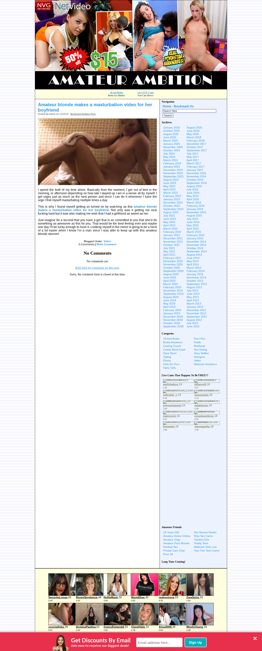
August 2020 (171, 274)
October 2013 (195, 280)
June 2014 (193, 257)
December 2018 (173, 316)
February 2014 (196, 270)
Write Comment (106, 244)
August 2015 (194, 215)
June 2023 (169, 182)
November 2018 (173, 319)
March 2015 (194, 231)
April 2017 (193, 160)
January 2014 (195, 274)
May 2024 (169, 156)
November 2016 (196, 176)
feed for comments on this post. (97, 267)
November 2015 (196, 212)
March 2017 (194, 163)
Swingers (199, 356)
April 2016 (193, 199)
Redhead (199, 345)
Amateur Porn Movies (176, 543)
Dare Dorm (170, 353)
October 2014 (195, 248)
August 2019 (171, 297)
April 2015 (193, 228)
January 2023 (171, 199)
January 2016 (195, 209)
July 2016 (192, 189)
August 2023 (171, 179)
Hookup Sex (170, 546)
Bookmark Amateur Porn (83, 114)
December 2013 (196, 277)
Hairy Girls (169, 367)
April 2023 (169, 189)
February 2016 (196, 205)
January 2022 (171, 235)
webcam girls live (205, 546)
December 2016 (196, 173)
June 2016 (193, 192)
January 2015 (195, 238)
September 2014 (197, 251)
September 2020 (173, 270)
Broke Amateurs (173, 342)
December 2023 (173, 169)
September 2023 (173, 176)
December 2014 (196, 241)
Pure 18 (168, 554)
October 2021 (171, 244)
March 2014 (194, 267)
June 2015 (193, 222)
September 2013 (197, 284)
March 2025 (170, 140)
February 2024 (172, 163)
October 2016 (195, 179)
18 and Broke (116, 92)
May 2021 (169, 251)
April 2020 (169, 280)
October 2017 (195, 147)
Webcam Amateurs (205, 364)
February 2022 (172, 231)
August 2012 (194, 319)
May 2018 (193, 134)
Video (107, 241)
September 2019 (173, 293)
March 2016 (194, 202)
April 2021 (169, 254)
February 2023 (172, 196)
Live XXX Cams (146, 92)
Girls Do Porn (171, 364)
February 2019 (172, 310)
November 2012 (196, 313)
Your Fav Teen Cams (206, 550)
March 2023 (170, 192)
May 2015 (193, 225)
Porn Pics (199, 338)
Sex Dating (200, 349)
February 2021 (172, 257)
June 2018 (193, 130)
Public (197, 342)
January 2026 (171, 127)
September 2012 (197, 316)
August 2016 (194, 186)
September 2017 (197, 150)
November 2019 (173, 290)
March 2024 (170, 160)
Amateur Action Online (176, 535)
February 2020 (172, 287)
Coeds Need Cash (174, 349)
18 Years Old (171, 532)
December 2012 (196, 310)
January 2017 (195, 169)
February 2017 (196, 166)
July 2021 (169, 248)
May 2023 (169, 186)
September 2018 (173, 326)
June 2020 (169, 277)
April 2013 (193, 300)
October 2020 (171, 267)
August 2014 (194, 254)
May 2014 (193, 261)
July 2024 (169, 153)
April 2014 (193, 264)
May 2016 (193, 196)
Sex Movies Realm (205, 532)
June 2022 (169, 218)
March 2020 (170, 284)
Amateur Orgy (171, 539)
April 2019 (169, 306)
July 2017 (192, 153)
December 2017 (196, 143)
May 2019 (169, 303)
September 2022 (173, 209)
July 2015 (192, 218)
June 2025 (169, 137)
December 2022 (173, 202)
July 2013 (192, 290)
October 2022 (171, 205)
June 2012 (193, 326)
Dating (167, 356)
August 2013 (194, 287)
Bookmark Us (184, 106)
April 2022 (169, 225)
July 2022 (169, 215)
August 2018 (194, 127)
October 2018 (171, 323)
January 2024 (171, 166)
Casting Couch (172, 345)
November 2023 (173, 173)
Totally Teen (201, 543)
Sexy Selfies (201, 353)
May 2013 (193, 297)
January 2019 (171, 313)
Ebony (167, 360)
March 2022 (170, 228)
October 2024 (171, 150)
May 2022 (169, 222)
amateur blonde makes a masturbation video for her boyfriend (97, 208)
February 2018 (196, 140)
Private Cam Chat (174, 550)
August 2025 (171, 134)
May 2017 (193, 156)
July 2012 (192, 323)
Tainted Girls (201, 539)
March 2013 (194, 303)
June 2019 (169, 300)
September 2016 (197, 182)
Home (167, 106)
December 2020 (173, 261)
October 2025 (171, 130)
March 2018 (194, 137)
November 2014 (196, 244)
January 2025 (171, 143)
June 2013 (193, 293)
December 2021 (173, 238)
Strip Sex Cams (203, 535)
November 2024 (173, 147)
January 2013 (195, 306)
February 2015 (196, 235)
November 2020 (173, 264)
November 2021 (173, 241)
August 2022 (171, 212)
